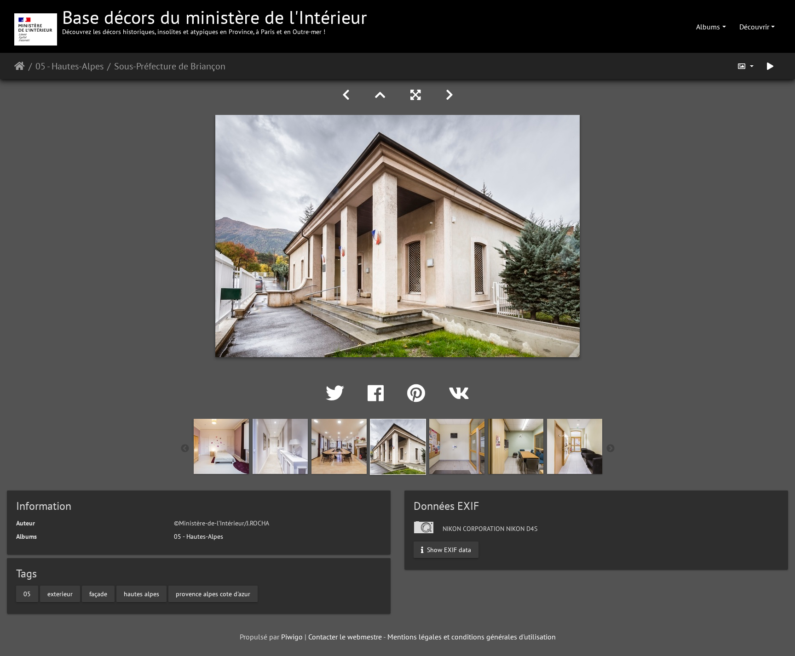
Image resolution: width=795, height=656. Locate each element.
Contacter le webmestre (345, 636)
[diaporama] (770, 66)
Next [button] (610, 448)
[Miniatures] (381, 95)
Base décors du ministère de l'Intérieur (214, 20)
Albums (708, 26)
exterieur (60, 594)
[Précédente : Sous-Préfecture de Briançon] (347, 95)
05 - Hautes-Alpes (69, 66)
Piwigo (292, 636)
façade (98, 594)
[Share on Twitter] (337, 393)
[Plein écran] (417, 95)
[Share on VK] (458, 393)
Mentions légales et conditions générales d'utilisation (471, 636)
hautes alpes (141, 594)
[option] (221, 446)
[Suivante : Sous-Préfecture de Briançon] (449, 95)
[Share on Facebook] (378, 393)
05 (27, 594)
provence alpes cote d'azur (213, 594)
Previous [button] (185, 448)
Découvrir (754, 26)
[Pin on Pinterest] (418, 393)
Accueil (19, 66)
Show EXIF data (448, 549)
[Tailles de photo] (745, 66)
